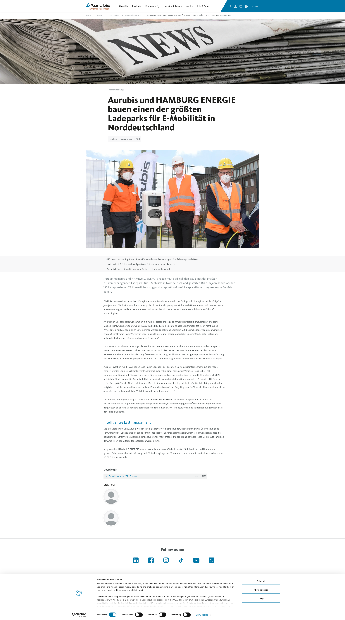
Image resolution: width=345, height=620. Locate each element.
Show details (202, 615)
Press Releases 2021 (133, 15)
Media (99, 15)
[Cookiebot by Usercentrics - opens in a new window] (79, 615)
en (256, 6)
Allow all (261, 581)
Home (88, 15)
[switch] (139, 614)
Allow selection (261, 590)
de (253, 6)
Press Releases (113, 15)
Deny (261, 598)
